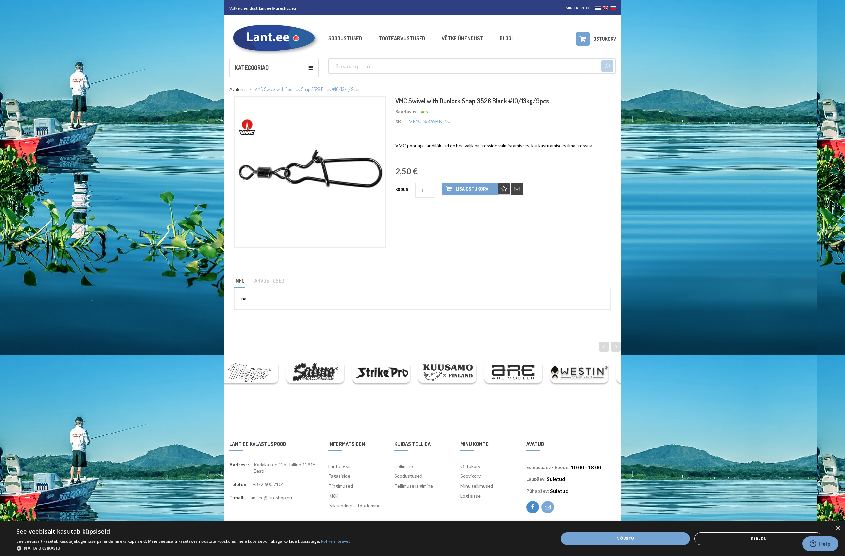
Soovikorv (470, 476)
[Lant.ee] (274, 38)
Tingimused (340, 486)
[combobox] (465, 66)
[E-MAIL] (517, 189)
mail (547, 507)
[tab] (243, 282)
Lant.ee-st (339, 466)
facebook (532, 507)
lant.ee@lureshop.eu (277, 8)
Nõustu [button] (625, 538)
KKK (333, 496)
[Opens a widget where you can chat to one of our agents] (820, 544)
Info (239, 280)
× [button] (837, 528)
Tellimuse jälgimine (413, 486)
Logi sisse (470, 496)
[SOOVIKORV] (504, 189)
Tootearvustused (402, 38)
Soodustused (345, 38)
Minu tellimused (476, 486)
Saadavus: (406, 111)
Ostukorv (470, 466)
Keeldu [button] (759, 538)
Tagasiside (339, 476)
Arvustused (269, 280)
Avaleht (237, 89)
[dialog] (422, 538)
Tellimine (403, 466)
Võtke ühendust (462, 38)
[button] (183, 548)
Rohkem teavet (335, 541)
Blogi (506, 38)
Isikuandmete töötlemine (354, 505)
